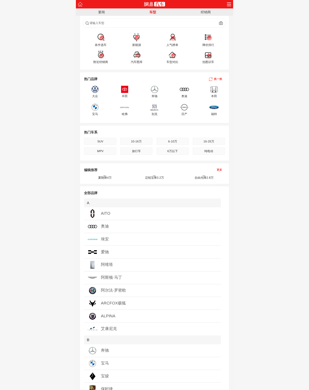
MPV (100, 151)
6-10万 (172, 141)
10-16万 (136, 141)
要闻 (101, 12)
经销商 (206, 12)
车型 (152, 12)
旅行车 (136, 151)
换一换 (218, 78)
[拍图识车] (221, 23)
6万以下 (172, 151)
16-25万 (208, 141)
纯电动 (208, 151)
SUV (100, 141)
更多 (219, 170)
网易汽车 (154, 4)
